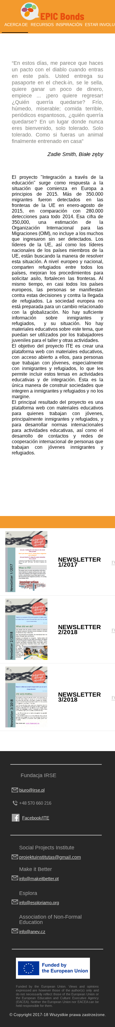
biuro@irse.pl (32, 790)
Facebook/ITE (35, 817)
